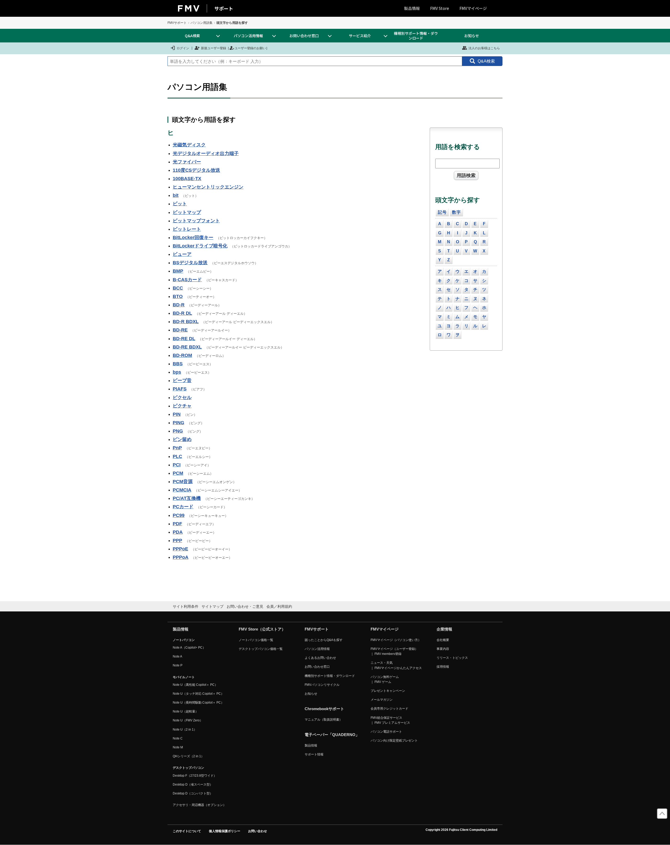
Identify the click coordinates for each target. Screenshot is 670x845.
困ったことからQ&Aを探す (324, 640)
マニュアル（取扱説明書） (323, 719)
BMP (178, 271)
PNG (178, 431)
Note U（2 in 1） (185, 729)
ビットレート (187, 229)
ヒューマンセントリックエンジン (208, 187)
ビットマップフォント (196, 220)
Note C (178, 738)
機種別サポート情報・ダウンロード (416, 36)
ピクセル (182, 397)
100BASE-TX (187, 178)
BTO (178, 296)
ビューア (182, 254)
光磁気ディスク (189, 144)
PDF (177, 523)
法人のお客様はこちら (484, 48)
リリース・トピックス (452, 658)
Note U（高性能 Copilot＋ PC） (195, 685)
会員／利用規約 (279, 606)
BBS (178, 363)
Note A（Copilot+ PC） (189, 647)
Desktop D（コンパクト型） (193, 793)
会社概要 (443, 640)
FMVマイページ (473, 8)
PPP (177, 540)
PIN (177, 414)
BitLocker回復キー (193, 237)
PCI (177, 464)
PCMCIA (182, 490)
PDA (178, 532)
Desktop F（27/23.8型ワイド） (195, 775)
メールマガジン (382, 700)
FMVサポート (177, 23)
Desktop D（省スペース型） (193, 784)
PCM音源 (183, 481)
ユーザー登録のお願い (250, 48)
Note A (177, 656)
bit (175, 195)
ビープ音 (182, 380)
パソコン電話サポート (386, 731)
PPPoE (180, 548)
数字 (456, 212)
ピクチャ (182, 405)
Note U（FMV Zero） (188, 720)
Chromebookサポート (324, 708)
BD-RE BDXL (187, 347)
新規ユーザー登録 (213, 48)
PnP (177, 447)
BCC (178, 288)
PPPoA (180, 557)
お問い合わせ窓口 (317, 667)
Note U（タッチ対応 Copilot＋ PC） (198, 693)
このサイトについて (187, 831)
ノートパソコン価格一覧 (256, 640)
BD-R (179, 304)
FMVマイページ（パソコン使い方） (396, 640)
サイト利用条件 (185, 606)
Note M (178, 747)
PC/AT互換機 (187, 498)
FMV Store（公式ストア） (262, 629)
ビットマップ (187, 212)
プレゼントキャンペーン (388, 691)
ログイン (183, 48)
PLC (177, 456)
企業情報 (444, 629)
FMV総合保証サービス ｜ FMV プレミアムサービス (390, 720)
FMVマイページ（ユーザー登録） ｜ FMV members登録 (394, 651)
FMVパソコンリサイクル (322, 685)
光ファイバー (187, 161)
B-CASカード (187, 279)
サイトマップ (213, 606)
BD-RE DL (184, 338)
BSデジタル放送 (190, 262)
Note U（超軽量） (185, 711)
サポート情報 (314, 754)
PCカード (183, 506)
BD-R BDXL (186, 321)
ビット (180, 203)
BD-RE (180, 330)
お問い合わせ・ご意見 (245, 606)
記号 (442, 212)
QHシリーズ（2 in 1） (188, 756)
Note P (177, 665)
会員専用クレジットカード (389, 708)
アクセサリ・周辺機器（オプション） (199, 805)
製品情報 (412, 8)
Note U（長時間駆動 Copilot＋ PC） (198, 702)
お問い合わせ (257, 831)
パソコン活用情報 (317, 649)
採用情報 (443, 667)
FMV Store (439, 8)
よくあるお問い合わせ (320, 658)
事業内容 (443, 649)
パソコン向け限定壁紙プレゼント (394, 740)
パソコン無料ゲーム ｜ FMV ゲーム (385, 679)
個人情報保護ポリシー (224, 831)
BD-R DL (182, 313)
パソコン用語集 (202, 23)
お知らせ (471, 35)
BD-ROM (182, 355)
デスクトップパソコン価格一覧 (261, 649)
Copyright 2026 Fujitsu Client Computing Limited (461, 830)
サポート (223, 8)
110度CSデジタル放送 (196, 170)
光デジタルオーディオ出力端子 (206, 153)
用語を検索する (457, 146)
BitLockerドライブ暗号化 (200, 245)
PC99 (179, 515)
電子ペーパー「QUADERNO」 (332, 734)
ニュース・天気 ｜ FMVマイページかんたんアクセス (396, 665)
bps (177, 372)
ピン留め (182, 439)
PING (178, 422)
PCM (178, 473)
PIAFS (180, 388)
